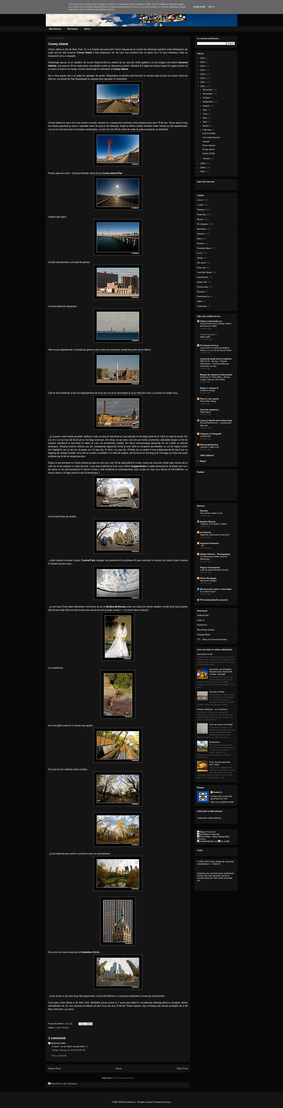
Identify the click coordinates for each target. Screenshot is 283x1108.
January (207, 158)
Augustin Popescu (209, 543)
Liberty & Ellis (208, 153)
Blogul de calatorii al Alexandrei (216, 374)
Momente (201, 229)
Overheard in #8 (204, 654)
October (207, 97)
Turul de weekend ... (210, 409)
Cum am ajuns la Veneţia (221, 724)
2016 (203, 62)
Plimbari (65, 1028)
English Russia (207, 521)
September (208, 101)
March (206, 126)
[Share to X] (85, 1023)
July (205, 110)
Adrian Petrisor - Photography (215, 554)
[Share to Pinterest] (91, 1023)
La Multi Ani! (205, 436)
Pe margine (202, 224)
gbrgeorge (56, 1043)
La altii (58, 1028)
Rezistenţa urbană (205, 629)
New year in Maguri (208, 581)
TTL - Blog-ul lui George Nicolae (212, 639)
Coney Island (208, 149)
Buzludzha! (214, 742)
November (208, 94)
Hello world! (205, 337)
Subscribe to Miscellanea (209, 818)
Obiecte (200, 234)
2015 (203, 66)
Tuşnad (205, 141)
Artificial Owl (202, 615)
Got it (211, 7)
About (87, 29)
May (205, 118)
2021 (203, 58)
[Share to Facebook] (88, 1023)
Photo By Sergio (208, 578)
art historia (205, 532)
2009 (203, 163)
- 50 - (202, 546)
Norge (200, 258)
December (208, 89)
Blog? (203, 461)
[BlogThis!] (82, 1023)
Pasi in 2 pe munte (209, 399)
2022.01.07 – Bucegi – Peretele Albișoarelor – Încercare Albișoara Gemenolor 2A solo (214, 363)
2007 (203, 171)
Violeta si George (207, 390)
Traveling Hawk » (208, 334)
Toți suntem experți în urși (211, 513)
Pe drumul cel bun (209, 345)
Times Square (208, 145)
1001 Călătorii (207, 455)
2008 (203, 167)
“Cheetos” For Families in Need (213, 524)
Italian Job (202, 282)
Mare (199, 238)
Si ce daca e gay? (208, 591)
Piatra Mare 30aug (208, 401)
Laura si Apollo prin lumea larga (216, 420)
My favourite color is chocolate (215, 589)
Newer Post (54, 1068)
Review (200, 243)
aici (198, 880)
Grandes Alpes (204, 248)
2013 (203, 74)
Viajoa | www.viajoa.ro (211, 321)
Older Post (182, 1068)
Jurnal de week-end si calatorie (216, 359)
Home (118, 1068)
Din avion (201, 263)
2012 (203, 78)
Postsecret (202, 625)
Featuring (201, 306)
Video (199, 301)
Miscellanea (55, 29)
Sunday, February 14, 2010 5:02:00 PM (68, 1050)
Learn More (199, 7)
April (205, 122)
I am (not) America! (211, 137)
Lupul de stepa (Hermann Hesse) (214, 570)
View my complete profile (222, 802)
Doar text (201, 267)
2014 (203, 70)
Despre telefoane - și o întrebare (212, 709)
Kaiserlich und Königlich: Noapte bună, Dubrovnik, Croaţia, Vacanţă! (221, 671)
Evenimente (202, 277)
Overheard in (203, 296)
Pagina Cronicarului (210, 567)
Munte (200, 219)
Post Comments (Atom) (124, 1078)
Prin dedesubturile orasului (214, 600)
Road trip (201, 214)
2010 (203, 86)
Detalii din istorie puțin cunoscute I (215, 535)
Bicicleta (201, 291)
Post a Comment (59, 1056)
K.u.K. (200, 253)
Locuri (200, 200)
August (206, 106)
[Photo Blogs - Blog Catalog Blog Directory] (216, 839)
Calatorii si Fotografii (210, 434)
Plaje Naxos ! (206, 412)
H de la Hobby (208, 133)
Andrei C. (218, 792)
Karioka (204, 511)
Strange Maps (203, 634)
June (205, 114)
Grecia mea (202, 287)
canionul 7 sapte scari (209, 447)
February (207, 130)
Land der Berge (204, 272)
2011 (202, 82)
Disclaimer (72, 29)
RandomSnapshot (209, 444)
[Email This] (79, 1023)
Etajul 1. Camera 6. (209, 388)
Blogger (167, 1102)
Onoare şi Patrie (216, 692)
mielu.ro (201, 620)
